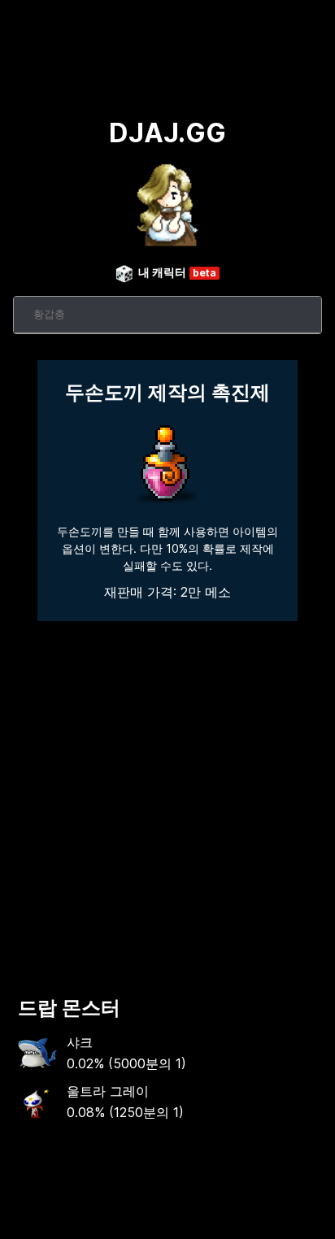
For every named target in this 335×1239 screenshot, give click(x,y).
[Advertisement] (167, 801)
